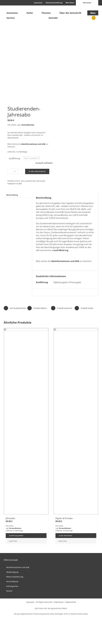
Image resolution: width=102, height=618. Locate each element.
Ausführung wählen (16, 535)
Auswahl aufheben (44, 163)
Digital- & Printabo (64, 518)
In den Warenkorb (37, 171)
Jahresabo (10, 518)
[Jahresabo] (26, 421)
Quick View (13, 541)
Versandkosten (27, 125)
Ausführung (14, 158)
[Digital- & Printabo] (76, 421)
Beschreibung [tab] (12, 195)
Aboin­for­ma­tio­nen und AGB (65, 261)
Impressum (59, 602)
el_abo (19, 183)
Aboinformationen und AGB (33, 144)
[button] (93, 17)
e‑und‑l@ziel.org (60, 250)
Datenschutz (71, 602)
